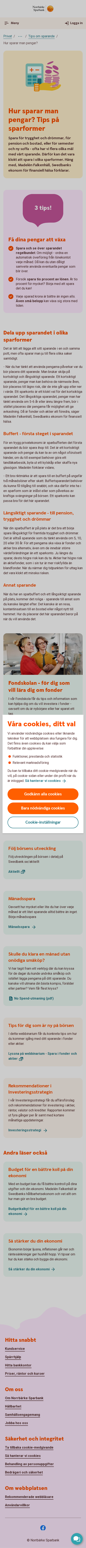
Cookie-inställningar (43, 822)
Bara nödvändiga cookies (43, 808)
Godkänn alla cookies (43, 794)
